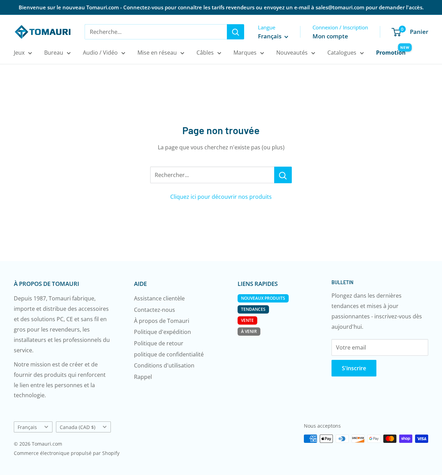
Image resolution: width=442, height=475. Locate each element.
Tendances (253, 309)
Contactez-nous (154, 310)
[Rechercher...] (283, 175)
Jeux (19, 52)
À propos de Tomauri (161, 321)
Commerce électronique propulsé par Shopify (66, 453)
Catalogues (341, 52)
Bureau (53, 52)
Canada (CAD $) (77, 427)
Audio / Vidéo (100, 52)
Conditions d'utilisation (164, 365)
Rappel (143, 377)
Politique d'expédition (162, 332)
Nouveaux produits (263, 298)
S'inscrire (354, 368)
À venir (249, 331)
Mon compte (330, 36)
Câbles (205, 52)
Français (27, 427)
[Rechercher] (235, 31)
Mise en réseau (157, 52)
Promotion (391, 52)
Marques (245, 52)
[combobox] (156, 31)
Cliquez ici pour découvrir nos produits (221, 197)
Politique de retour (158, 343)
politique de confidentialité (169, 354)
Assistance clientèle (159, 298)
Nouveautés (292, 52)
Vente (247, 320)
